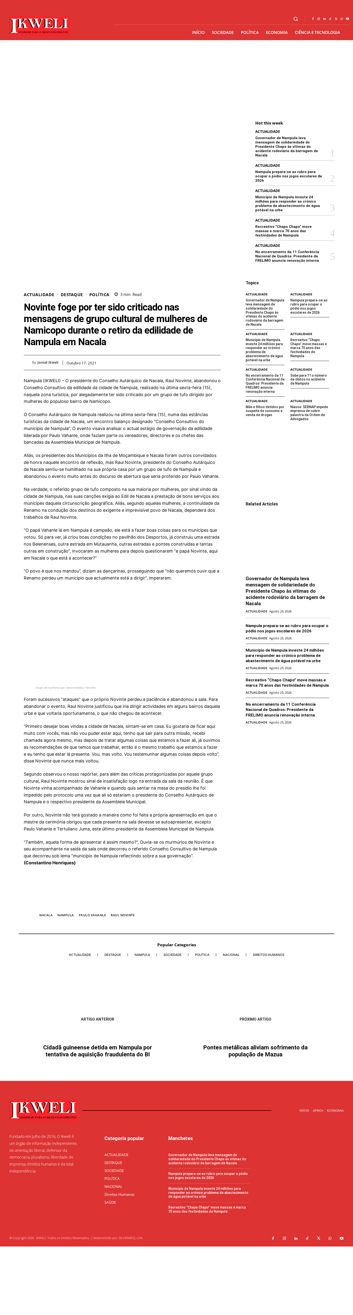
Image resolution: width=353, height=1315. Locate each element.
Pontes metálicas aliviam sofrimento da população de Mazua (255, 1126)
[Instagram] (319, 19)
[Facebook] (313, 19)
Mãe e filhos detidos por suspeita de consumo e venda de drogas (265, 411)
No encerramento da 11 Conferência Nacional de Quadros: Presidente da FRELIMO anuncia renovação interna (287, 256)
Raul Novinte (122, 915)
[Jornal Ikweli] (28, 363)
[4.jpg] (122, 904)
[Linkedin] (324, 19)
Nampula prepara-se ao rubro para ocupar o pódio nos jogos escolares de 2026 (288, 176)
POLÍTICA (99, 295)
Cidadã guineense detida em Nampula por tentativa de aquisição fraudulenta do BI (97, 1044)
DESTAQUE (72, 295)
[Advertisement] (176, 76)
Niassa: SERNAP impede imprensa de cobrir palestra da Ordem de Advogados (309, 413)
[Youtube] (347, 19)
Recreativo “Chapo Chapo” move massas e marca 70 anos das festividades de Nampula (283, 230)
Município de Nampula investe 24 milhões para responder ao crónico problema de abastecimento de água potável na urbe (287, 203)
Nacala (46, 915)
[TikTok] (330, 19)
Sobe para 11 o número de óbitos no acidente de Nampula (308, 380)
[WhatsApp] (342, 19)
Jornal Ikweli (47, 363)
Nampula (65, 915)
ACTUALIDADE (39, 295)
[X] (336, 19)
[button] (295, 19)
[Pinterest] (205, 362)
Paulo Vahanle (92, 915)
